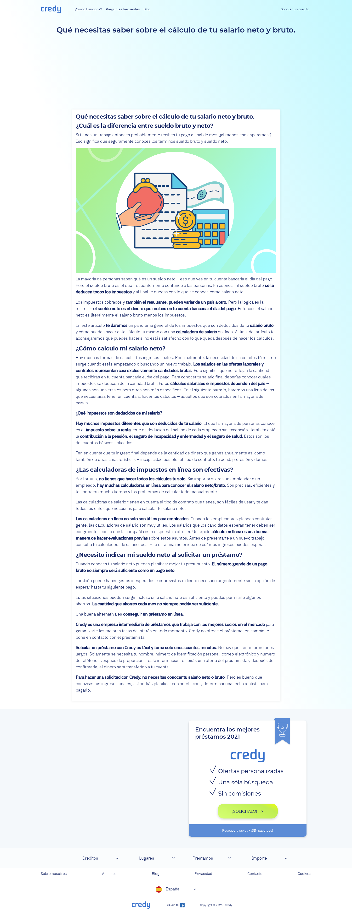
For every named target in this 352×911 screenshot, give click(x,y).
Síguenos (173, 904)
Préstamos (203, 858)
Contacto (254, 873)
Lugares (146, 858)
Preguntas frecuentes (123, 9)
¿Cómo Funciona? (88, 9)
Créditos (90, 858)
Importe (259, 858)
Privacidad (203, 873)
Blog (147, 9)
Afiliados (109, 873)
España (172, 889)
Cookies (304, 873)
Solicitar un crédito (295, 9)
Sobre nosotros (54, 873)
